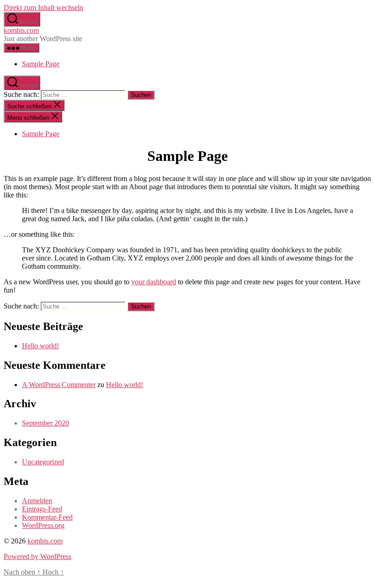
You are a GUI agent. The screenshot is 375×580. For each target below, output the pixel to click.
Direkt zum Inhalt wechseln (43, 7)
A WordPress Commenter (59, 384)
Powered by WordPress (37, 556)
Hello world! (40, 346)
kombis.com (21, 30)
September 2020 (45, 423)
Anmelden (37, 501)
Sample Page (40, 64)
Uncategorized (43, 462)
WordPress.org (43, 525)
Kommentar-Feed (47, 517)
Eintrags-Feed (42, 509)
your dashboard (153, 282)
